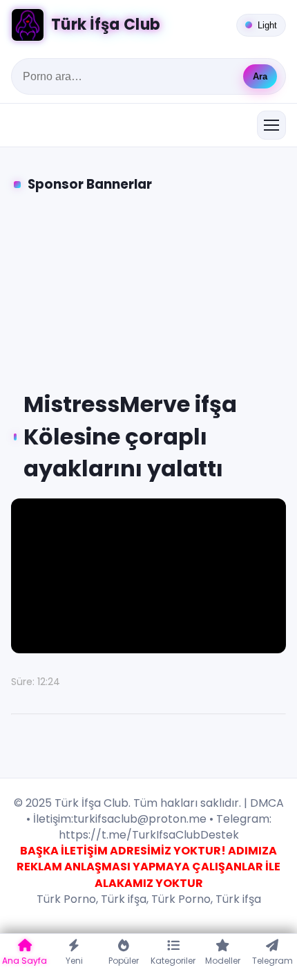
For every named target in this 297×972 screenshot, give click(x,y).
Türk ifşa (123, 899)
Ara (260, 76)
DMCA (267, 803)
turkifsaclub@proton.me (140, 819)
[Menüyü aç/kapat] (271, 125)
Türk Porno (66, 899)
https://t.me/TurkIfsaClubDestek (149, 835)
